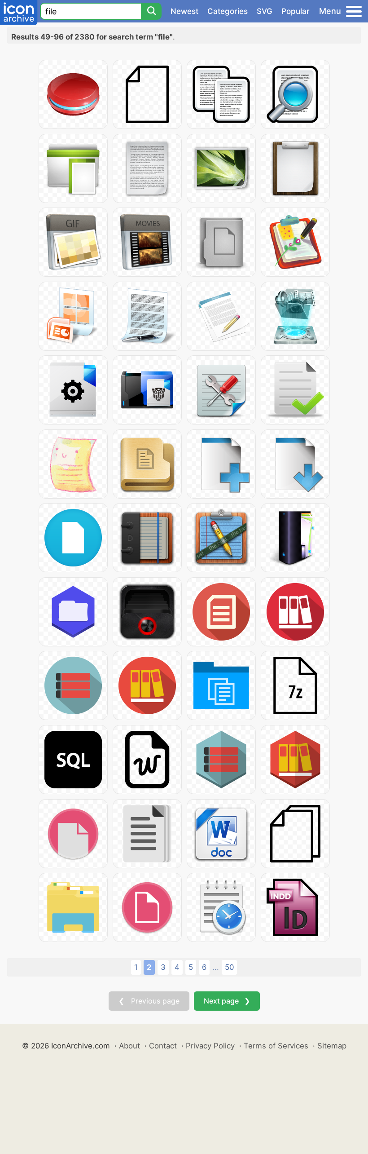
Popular (295, 11)
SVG (264, 11)
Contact (163, 1045)
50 (229, 967)
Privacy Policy (210, 1045)
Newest (184, 11)
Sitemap (331, 1045)
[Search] (151, 11)
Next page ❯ (227, 1000)
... (215, 967)
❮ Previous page (149, 1000)
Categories (227, 11)
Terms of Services (276, 1045)
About (129, 1045)
